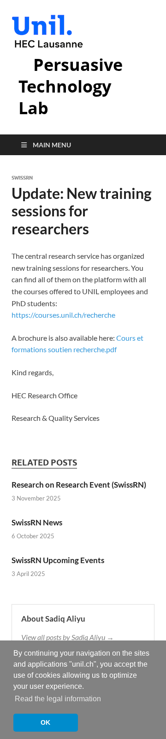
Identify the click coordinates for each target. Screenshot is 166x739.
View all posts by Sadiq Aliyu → (67, 637)
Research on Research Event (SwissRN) (79, 484)
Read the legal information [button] (58, 699)
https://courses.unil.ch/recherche (63, 314)
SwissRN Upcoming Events (58, 560)
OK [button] (45, 722)
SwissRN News (37, 522)
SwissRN (22, 178)
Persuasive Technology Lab (70, 86)
